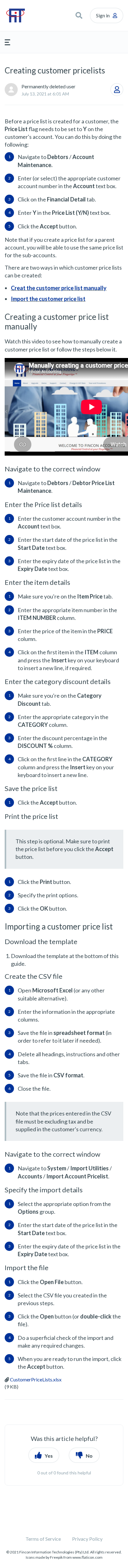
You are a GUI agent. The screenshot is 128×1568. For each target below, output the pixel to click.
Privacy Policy (87, 1539)
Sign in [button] (103, 15)
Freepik (56, 1557)
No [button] (89, 1456)
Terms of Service (43, 1539)
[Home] (24, 15)
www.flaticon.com (87, 1557)
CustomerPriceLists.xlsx (36, 1379)
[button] (79, 15)
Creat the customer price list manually (59, 288)
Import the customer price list (48, 298)
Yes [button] (49, 1456)
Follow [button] (116, 89)
